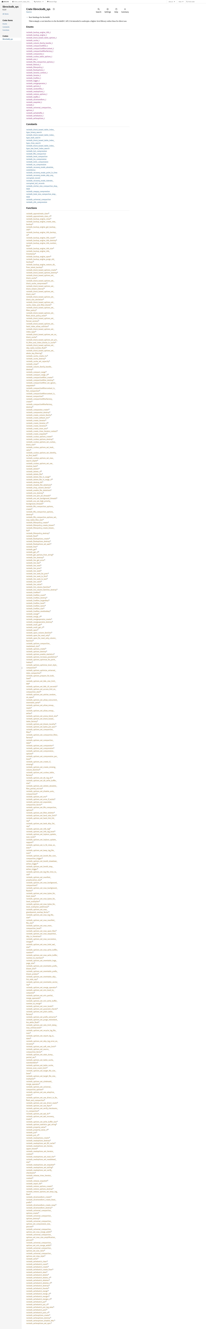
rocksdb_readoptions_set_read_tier (40, 1157)
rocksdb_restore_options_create (39, 1186)
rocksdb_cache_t (32, 40)
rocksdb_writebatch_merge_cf (38, 1294)
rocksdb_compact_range (35, 372)
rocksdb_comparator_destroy (37, 412)
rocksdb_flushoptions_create (37, 539)
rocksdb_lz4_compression (36, 159)
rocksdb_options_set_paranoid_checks (41, 1009)
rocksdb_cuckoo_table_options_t (39, 57)
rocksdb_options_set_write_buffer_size (41, 1122)
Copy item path (54, 9)
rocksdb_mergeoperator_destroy (39, 622)
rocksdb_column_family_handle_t (39, 43)
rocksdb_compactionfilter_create (39, 378)
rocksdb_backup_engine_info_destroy (41, 240)
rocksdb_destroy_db (34, 482)
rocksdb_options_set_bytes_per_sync (40, 727)
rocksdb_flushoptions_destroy (38, 541)
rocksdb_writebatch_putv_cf (37, 1313)
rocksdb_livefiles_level (35, 603)
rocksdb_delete (32, 469)
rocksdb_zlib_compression (36, 202)
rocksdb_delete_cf (33, 472)
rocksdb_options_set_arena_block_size (41, 716)
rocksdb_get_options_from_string (39, 555)
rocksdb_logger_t (33, 81)
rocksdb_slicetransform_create (38, 1197)
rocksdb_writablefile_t (35, 113)
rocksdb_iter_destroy (34, 558)
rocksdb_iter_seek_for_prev (37, 574)
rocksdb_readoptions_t (35, 91)
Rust (180, 1)
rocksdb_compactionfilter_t (37, 46)
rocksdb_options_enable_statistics (40, 654)
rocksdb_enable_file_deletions (38, 490)
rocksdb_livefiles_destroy (36, 598)
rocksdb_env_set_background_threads (41, 498)
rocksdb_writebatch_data (36, 1272)
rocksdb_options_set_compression (39, 748)
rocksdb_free (31, 547)
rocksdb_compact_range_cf (37, 375)
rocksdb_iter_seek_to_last (36, 579)
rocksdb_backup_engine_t (36, 35)
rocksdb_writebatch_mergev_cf (38, 1299)
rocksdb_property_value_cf (37, 1130)
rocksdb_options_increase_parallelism (41, 657)
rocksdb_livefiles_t (33, 78)
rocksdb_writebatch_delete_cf (38, 1278)
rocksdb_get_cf (32, 552)
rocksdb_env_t (32, 59)
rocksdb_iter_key (33, 563)
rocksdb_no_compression (36, 165)
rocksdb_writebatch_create (37, 1267)
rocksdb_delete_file (34, 474)
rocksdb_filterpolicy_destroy (37, 533)
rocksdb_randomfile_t (34, 89)
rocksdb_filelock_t (33, 65)
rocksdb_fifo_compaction (36, 154)
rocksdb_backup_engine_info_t (38, 32)
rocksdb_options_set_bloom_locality (40, 724)
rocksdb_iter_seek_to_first (36, 576)
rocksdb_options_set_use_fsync (38, 1106)
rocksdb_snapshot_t (34, 102)
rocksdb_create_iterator (35, 420)
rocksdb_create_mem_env (36, 429)
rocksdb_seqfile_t (33, 97)
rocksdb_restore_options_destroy (39, 1189)
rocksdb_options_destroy (36, 652)
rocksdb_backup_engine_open (38, 257)
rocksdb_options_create (35, 649)
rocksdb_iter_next (33, 566)
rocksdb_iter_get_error (35, 560)
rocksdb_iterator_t (33, 75)
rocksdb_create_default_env (37, 418)
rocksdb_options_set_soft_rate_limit (40, 1047)
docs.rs (171, 1)
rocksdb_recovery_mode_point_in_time (41, 173)
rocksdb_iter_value (33, 584)
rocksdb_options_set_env (36, 797)
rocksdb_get (31, 549)
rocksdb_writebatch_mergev (37, 1296)
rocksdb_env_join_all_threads (38, 496)
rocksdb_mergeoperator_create (38, 619)
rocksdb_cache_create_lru (36, 356)
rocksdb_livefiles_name (35, 606)
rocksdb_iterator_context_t (37, 73)
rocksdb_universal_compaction (38, 200)
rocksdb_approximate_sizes (37, 214)
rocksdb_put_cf (32, 1135)
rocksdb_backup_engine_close (38, 219)
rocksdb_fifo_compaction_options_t (40, 62)
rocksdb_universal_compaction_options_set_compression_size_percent (39, 1224)
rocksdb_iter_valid (33, 582)
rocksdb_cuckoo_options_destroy (39, 439)
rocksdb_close (31, 364)
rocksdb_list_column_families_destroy (41, 590)
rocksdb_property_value (35, 1127)
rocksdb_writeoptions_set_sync (38, 1323)
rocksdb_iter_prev (33, 568)
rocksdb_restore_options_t (36, 94)
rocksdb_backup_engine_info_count (40, 238)
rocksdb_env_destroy (34, 493)
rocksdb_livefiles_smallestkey (38, 611)
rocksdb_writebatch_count (36, 1264)
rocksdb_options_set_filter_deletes (40, 813)
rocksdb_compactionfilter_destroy (39, 380)
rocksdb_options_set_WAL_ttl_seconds (41, 687)
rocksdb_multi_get (33, 625)
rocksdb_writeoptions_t (35, 118)
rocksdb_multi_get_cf (34, 627)
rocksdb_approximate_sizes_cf (38, 216)
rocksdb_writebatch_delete (37, 1275)
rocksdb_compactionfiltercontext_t (40, 49)
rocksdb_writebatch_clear (36, 1262)
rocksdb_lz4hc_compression (37, 162)
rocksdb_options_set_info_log (38, 829)
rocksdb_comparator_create (37, 410)
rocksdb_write (31, 1259)
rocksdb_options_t (33, 86)
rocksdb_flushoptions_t (35, 70)
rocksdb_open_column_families (38, 633)
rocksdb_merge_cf (33, 617)
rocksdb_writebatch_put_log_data (39, 1307)
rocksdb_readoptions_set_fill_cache (40, 1143)
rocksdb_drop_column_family (38, 488)
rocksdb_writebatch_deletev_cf (38, 1283)
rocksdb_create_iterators (36, 426)
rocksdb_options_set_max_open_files (41, 931)
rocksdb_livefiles (32, 592)
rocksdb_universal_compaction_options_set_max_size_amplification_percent (41, 1237)
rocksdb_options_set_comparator (39, 746)
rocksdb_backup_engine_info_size (39, 249)
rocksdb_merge (32, 614)
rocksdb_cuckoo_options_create (39, 437)
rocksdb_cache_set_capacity (37, 361)
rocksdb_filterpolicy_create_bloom (40, 525)
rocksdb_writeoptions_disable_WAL (40, 1321)
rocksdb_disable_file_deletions (38, 485)
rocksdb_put (31, 1133)
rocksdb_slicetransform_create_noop (40, 1205)
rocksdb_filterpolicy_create (37, 523)
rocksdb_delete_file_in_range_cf (39, 480)
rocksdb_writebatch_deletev (37, 1280)
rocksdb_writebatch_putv (36, 1310)
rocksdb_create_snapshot (36, 434)
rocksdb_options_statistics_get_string (41, 1124)
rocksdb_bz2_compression (36, 151)
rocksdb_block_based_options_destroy (41, 273)
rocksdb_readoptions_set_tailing (39, 1167)
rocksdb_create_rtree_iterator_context (41, 431)
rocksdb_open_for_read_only (37, 635)
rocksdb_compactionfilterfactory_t (39, 51)
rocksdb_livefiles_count (35, 595)
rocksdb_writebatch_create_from (39, 1270)
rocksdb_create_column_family (38, 415)
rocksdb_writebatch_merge (37, 1291)
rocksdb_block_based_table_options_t (41, 38)
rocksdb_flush (31, 536)
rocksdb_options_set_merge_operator (41, 987)
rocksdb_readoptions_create (37, 1138)
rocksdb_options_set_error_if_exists (40, 799)
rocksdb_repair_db (33, 1184)
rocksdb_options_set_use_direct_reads (41, 1103)
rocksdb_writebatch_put (35, 1302)
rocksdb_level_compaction (36, 157)
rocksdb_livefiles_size (34, 609)
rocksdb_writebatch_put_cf (37, 1305)
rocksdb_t (30, 105)
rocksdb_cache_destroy (35, 359)
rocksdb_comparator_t (35, 54)
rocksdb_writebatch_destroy (37, 1286)
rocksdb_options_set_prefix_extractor (41, 1017)
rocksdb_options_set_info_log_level (40, 832)
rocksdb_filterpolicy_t (34, 67)
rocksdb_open (31, 630)
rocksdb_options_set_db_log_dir (39, 778)
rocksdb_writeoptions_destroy (38, 1318)
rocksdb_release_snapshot (36, 1181)
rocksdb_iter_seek (33, 571)
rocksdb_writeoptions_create (37, 1315)
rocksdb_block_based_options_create (41, 270)
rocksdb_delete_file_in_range (37, 477)
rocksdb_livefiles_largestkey (37, 601)
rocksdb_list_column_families (38, 587)
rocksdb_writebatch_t (34, 116)
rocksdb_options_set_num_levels (39, 1006)
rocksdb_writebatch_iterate (37, 1288)
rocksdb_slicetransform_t (36, 100)
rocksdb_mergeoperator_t (36, 83)
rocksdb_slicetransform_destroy (38, 1208)
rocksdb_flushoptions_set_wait (38, 544)
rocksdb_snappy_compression (38, 191)
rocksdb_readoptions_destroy (38, 1141)
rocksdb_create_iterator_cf (36, 423)
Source (29, 12)
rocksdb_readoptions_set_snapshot (40, 1165)
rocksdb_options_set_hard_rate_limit (41, 815)
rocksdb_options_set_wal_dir (37, 1114)
